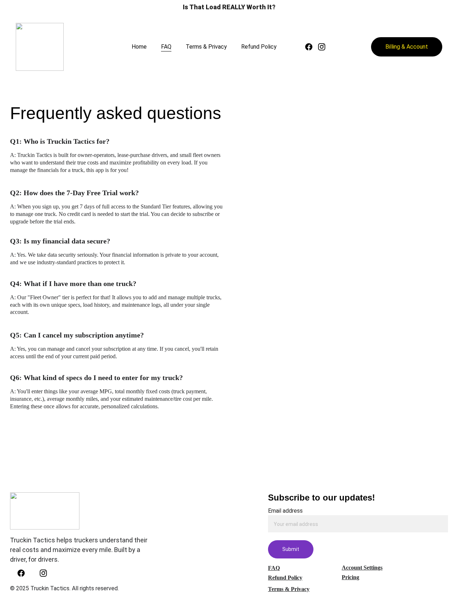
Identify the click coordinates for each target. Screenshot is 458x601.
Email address (285, 510)
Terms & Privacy (206, 46)
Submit (290, 549)
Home (139, 46)
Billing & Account (406, 46)
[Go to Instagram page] (321, 46)
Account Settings (362, 568)
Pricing (350, 577)
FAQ (166, 46)
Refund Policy (259, 46)
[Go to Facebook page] (311, 46)
